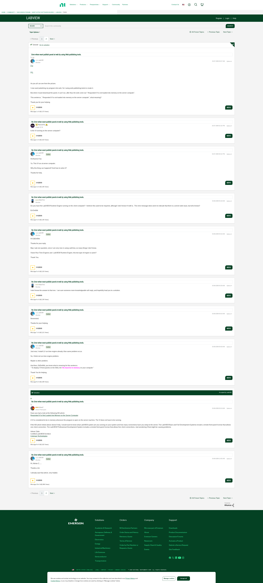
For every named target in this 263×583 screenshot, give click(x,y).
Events (146, 549)
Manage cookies (120, 570)
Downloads (173, 528)
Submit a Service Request (178, 545)
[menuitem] (74, 5)
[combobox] (134, 26)
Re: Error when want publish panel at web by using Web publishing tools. (57, 122)
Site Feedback (174, 549)
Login (227, 18)
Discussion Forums (23, 12)
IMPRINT (103, 570)
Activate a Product (176, 541)
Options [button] (229, 61)
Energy (97, 544)
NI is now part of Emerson (153, 528)
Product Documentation (178, 532)
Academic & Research (103, 528)
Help (234, 18)
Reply (229, 107)
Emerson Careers (150, 536)
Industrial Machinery (102, 548)
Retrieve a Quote (126, 536)
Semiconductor (101, 556)
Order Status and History (129, 532)
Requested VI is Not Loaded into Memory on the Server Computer (54, 415)
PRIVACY (110, 570)
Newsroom (148, 541)
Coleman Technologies (39, 436)
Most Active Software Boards (43, 12)
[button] (33, 108)
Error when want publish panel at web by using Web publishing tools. (56, 54)
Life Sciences (100, 552)
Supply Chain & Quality (153, 545)
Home (3, 12)
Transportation (100, 561)
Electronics (99, 539)
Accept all (183, 578)
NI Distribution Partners (128, 528)
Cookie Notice (55, 581)
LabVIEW (58, 12)
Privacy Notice (130, 578)
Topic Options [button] (34, 32)
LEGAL (97, 570)
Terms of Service (126, 541)
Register (219, 18)
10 (37, 484)
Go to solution (44, 45)
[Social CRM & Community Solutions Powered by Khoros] (229, 505)
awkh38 (229, 392)
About (146, 532)
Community (11, 12)
